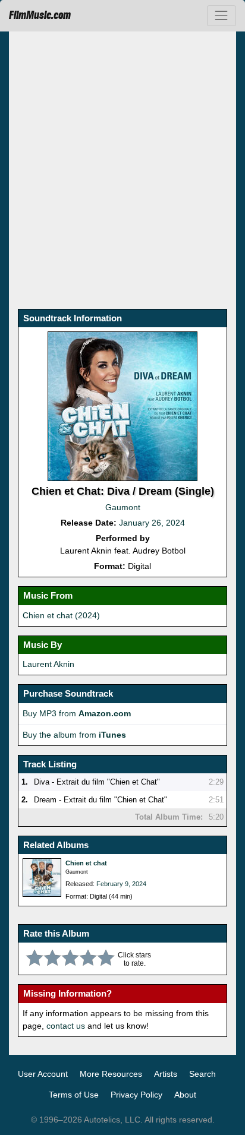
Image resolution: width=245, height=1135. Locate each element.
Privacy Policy (136, 1094)
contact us (65, 1025)
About (185, 1094)
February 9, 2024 (121, 883)
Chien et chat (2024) (61, 615)
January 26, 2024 (152, 522)
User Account (43, 1074)
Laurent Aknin (48, 664)
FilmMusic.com (40, 15)
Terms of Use (74, 1094)
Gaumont (122, 507)
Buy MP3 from (77, 713)
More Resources (111, 1074)
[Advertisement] (122, 168)
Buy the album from (74, 734)
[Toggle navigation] (221, 15)
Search (202, 1074)
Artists (165, 1074)
